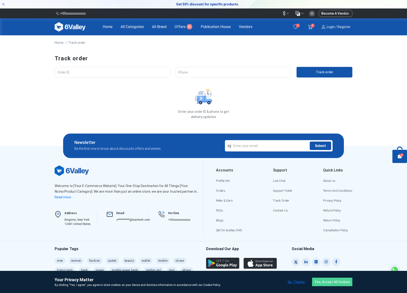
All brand (159, 26)
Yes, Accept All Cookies (332, 282)
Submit (320, 146)
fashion (94, 260)
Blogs (220, 220)
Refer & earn (224, 200)
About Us (329, 181)
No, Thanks (296, 282)
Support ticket (282, 190)
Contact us (280, 210)
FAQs (219, 210)
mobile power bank (125, 270)
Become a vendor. (335, 13)
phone (187, 270)
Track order (76, 43)
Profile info (223, 181)
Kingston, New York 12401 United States (78, 222)
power (100, 270)
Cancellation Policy (335, 230)
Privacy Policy (332, 200)
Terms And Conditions (337, 190)
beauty (129, 260)
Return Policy (331, 220)
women (76, 260)
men (60, 260)
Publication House (216, 26)
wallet (146, 260)
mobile (163, 260)
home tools (65, 270)
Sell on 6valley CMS (229, 230)
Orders (220, 190)
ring (171, 270)
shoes (179, 260)
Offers (183, 26)
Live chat (279, 181)
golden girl (153, 270)
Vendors (245, 26)
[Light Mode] (312, 13)
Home (108, 26)
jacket (112, 260)
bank (84, 270)
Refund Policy (332, 210)
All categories (132, 26)
